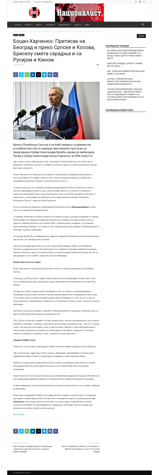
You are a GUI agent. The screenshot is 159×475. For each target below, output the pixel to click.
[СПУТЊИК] (18, 414)
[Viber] (55, 74)
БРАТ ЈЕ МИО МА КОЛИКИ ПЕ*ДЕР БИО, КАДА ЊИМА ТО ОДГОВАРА (126, 72)
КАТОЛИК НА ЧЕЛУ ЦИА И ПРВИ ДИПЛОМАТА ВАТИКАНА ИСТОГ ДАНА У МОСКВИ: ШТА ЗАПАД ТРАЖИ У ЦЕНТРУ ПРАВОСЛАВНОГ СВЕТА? (125, 54)
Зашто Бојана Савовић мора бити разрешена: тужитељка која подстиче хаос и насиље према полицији (33, 449)
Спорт (77, 25)
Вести (38, 25)
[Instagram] (140, 1)
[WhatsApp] (27, 74)
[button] (143, 25)
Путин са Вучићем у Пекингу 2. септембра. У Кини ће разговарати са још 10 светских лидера (81, 449)
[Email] (38, 74)
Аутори (28, 25)
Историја (49, 25)
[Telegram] (44, 74)
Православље (64, 25)
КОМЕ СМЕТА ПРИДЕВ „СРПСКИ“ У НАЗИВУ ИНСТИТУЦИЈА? (124, 64)
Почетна (18, 25)
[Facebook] (136, 1)
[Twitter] (144, 1)
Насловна (16, 31)
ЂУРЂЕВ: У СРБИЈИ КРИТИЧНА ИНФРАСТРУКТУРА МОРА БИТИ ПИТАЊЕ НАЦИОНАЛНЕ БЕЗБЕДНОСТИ (124, 81)
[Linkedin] (32, 74)
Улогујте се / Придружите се (43, 2)
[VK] (49, 74)
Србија (31, 31)
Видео (87, 25)
